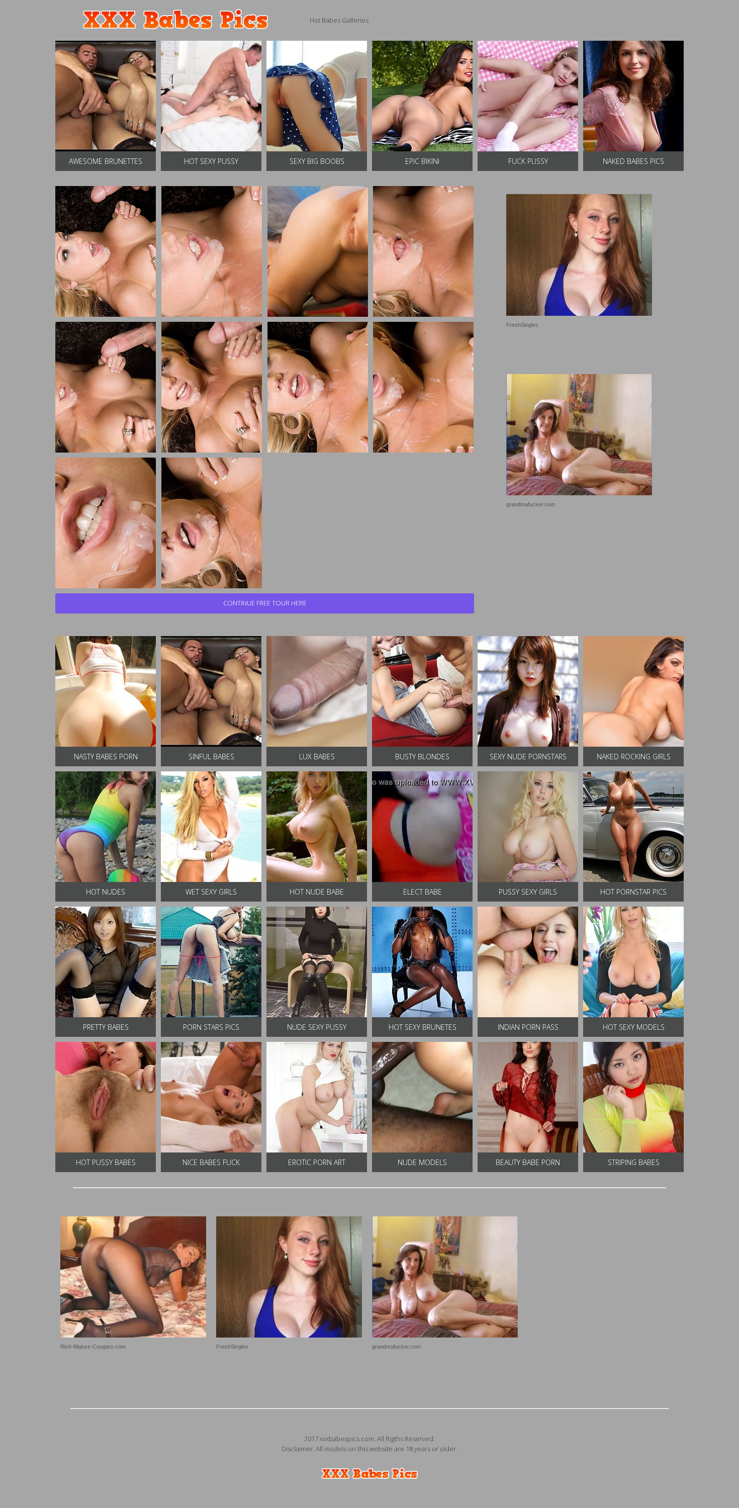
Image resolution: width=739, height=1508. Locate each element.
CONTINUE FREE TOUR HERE (265, 602)
